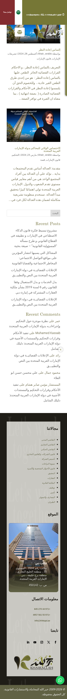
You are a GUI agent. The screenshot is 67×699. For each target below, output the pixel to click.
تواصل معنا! (7, 12)
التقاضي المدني (48, 440)
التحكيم (15, 155)
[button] (18, 12)
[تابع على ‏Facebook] (55, 642)
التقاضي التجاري (48, 444)
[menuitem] (20, 32)
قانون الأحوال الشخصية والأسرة (41, 468)
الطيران (51, 502)
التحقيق (51, 473)
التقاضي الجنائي (48, 449)
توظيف (52, 488)
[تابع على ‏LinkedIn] (28, 642)
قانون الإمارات (44, 58)
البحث (55, 213)
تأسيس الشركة (48, 459)
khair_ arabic (45, 53)
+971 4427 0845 (56, 15)
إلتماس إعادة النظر (49, 50)
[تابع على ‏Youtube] (35, 642)
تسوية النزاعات (48, 464)
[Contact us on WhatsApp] (60, 680)
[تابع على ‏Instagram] (41, 642)
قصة (42, 159)
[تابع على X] (48, 642)
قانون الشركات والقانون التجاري (41, 454)
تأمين (52, 492)
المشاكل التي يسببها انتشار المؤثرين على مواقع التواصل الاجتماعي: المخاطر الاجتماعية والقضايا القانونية (34, 258)
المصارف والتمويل (47, 497)
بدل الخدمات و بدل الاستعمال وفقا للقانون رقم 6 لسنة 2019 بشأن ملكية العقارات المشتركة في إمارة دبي (33, 287)
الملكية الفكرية (48, 483)
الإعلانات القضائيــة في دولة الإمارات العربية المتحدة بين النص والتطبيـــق (37, 361)
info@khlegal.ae (35, 15)
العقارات (51, 478)
